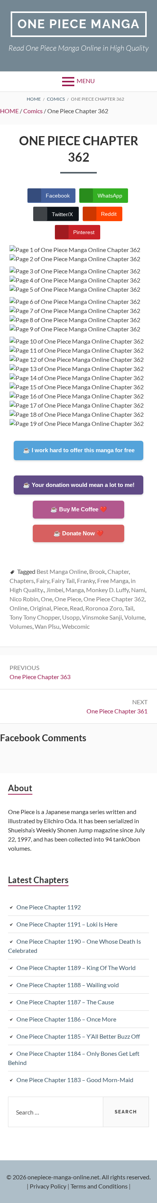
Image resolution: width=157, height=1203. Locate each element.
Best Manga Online (62, 571)
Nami (138, 589)
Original (40, 608)
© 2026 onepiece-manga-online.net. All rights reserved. (78, 1177)
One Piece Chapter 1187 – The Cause (65, 1001)
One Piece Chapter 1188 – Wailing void (67, 984)
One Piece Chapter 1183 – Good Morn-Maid (74, 1079)
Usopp (71, 617)
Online (18, 608)
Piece (60, 608)
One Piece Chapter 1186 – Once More (66, 1019)
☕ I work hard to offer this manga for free (79, 450)
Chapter (118, 571)
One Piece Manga (79, 24)
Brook (97, 571)
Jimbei (54, 589)
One (46, 598)
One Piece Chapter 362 (113, 598)
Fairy (42, 580)
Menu (86, 80)
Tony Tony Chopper (35, 617)
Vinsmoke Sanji (102, 617)
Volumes (21, 626)
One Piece (67, 598)
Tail (129, 608)
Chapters (22, 580)
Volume (134, 617)
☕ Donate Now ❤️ (78, 533)
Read (76, 608)
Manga (75, 589)
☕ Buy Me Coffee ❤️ (78, 509)
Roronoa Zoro (103, 608)
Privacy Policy (48, 1186)
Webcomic (76, 626)
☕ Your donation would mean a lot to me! (79, 485)
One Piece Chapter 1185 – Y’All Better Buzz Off (78, 1036)
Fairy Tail (63, 580)
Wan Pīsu (47, 626)
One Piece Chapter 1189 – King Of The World (76, 967)
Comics (33, 110)
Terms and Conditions (99, 1186)
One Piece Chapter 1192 (48, 907)
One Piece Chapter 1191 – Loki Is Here (66, 924)
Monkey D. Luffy (107, 589)
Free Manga (112, 580)
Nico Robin (24, 598)
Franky (86, 580)
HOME (9, 110)
